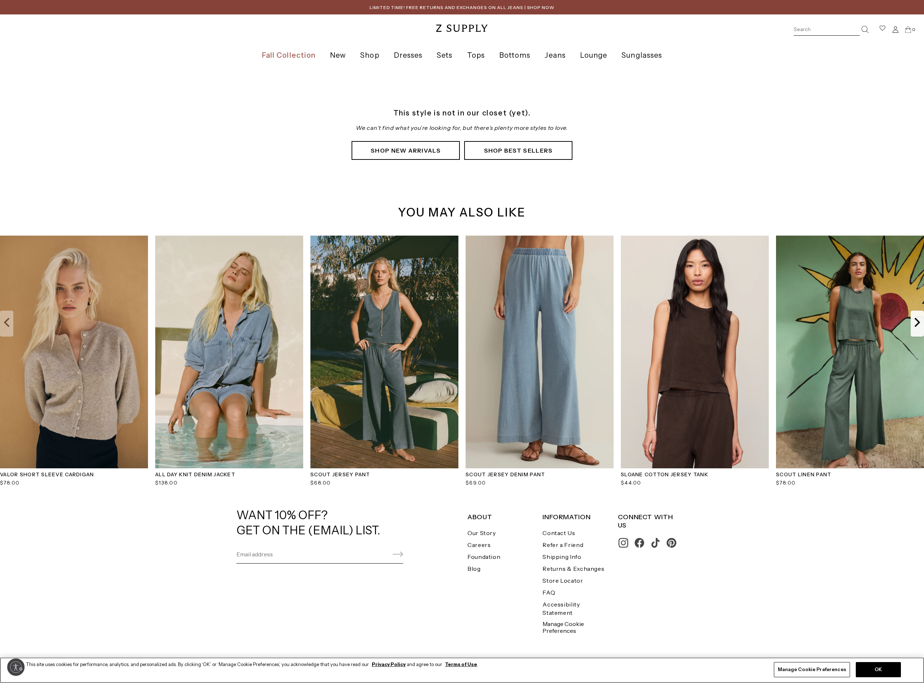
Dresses (408, 55)
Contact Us (558, 533)
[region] (462, 670)
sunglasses (642, 55)
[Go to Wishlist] (882, 29)
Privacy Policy (389, 664)
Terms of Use (461, 664)
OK (878, 669)
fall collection (288, 55)
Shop (369, 55)
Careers (479, 544)
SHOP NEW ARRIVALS (406, 150)
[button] (6, 324)
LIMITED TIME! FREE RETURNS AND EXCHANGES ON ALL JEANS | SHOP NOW (462, 7)
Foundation (483, 556)
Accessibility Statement (561, 608)
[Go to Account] (895, 29)
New (338, 55)
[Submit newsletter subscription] (380, 554)
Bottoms (515, 55)
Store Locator (562, 580)
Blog (474, 568)
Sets (444, 55)
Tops (476, 55)
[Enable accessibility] (16, 667)
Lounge (593, 55)
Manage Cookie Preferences (563, 627)
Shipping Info (561, 556)
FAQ (548, 592)
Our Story (481, 533)
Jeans (555, 55)
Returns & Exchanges (573, 568)
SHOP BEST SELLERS (518, 150)
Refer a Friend (562, 544)
